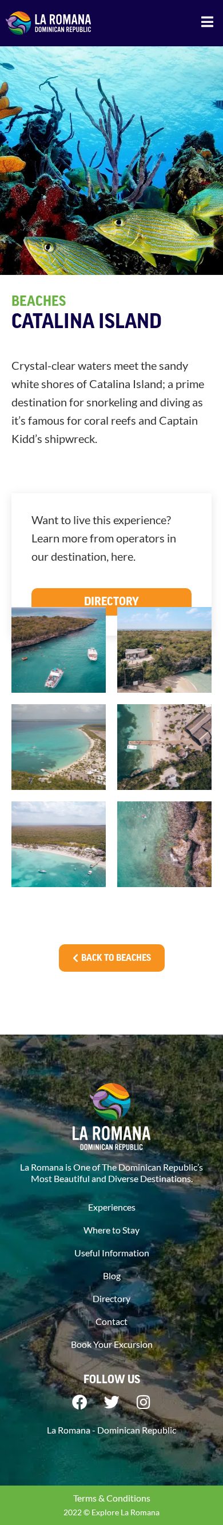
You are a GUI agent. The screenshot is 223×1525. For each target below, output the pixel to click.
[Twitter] (111, 1402)
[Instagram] (143, 1402)
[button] (207, 21)
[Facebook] (79, 1402)
